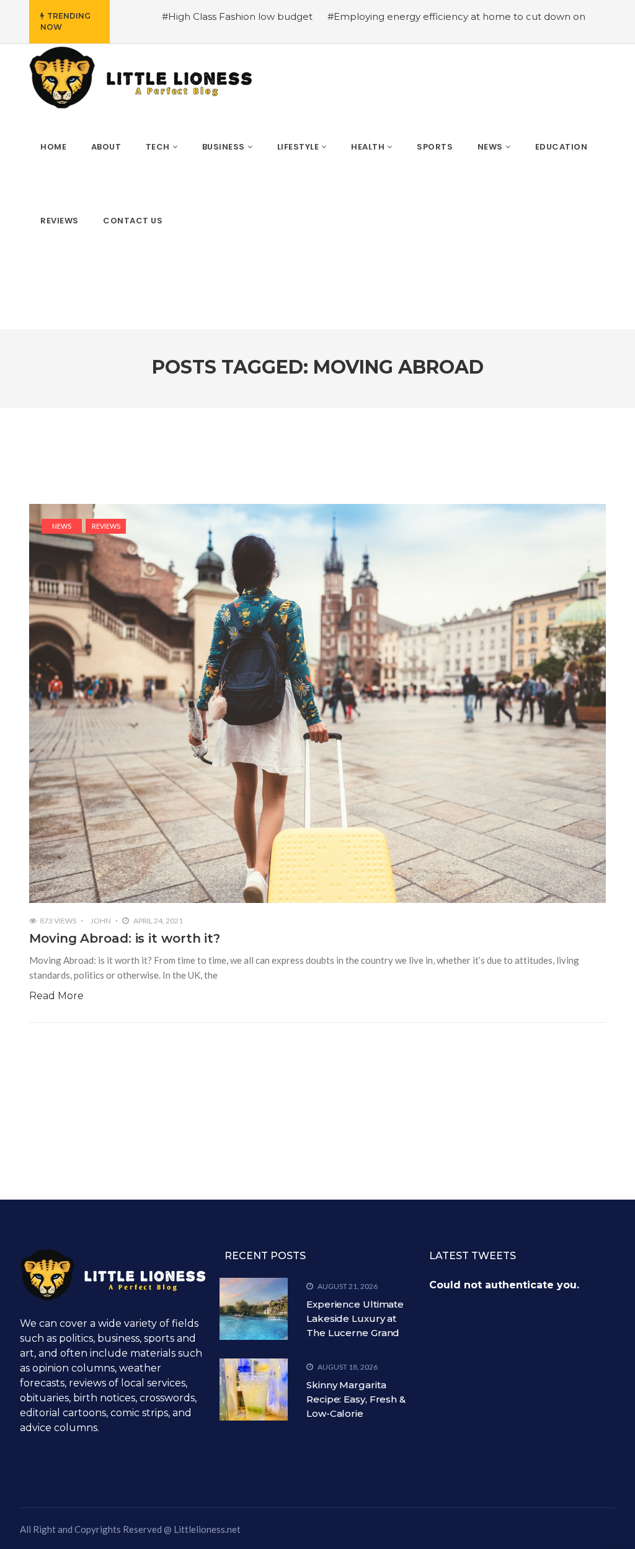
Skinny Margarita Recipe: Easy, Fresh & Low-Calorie (356, 1399)
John (101, 920)
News (61, 526)
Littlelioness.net (207, 1529)
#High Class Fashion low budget (237, 16)
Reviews (106, 526)
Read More (56, 996)
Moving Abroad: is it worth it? (124, 938)
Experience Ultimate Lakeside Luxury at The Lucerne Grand (355, 1318)
